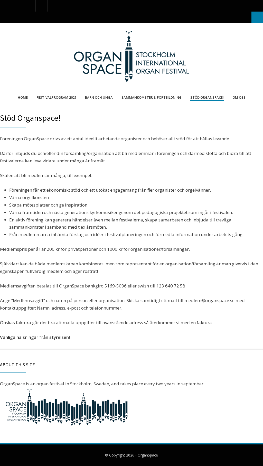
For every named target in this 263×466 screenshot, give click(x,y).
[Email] (41, 6)
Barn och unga (99, 97)
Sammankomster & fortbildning (151, 97)
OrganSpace (148, 455)
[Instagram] (18, 6)
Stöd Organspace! (207, 97)
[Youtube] (29, 6)
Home (23, 97)
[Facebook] (6, 6)
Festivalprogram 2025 (56, 97)
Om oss (239, 97)
